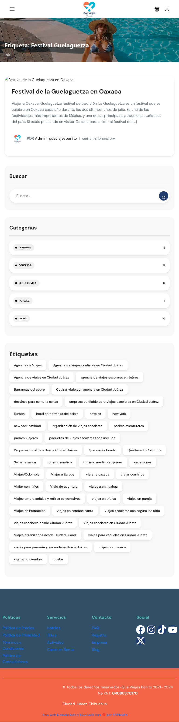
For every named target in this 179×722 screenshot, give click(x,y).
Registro (99, 635)
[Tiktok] (162, 629)
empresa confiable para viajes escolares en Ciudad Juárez (114, 401)
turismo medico (59, 462)
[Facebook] (140, 629)
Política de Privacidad (21, 635)
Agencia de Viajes (28, 365)
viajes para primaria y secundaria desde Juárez (50, 547)
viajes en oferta (104, 498)
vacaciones (142, 462)
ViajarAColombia (27, 474)
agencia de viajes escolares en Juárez (109, 377)
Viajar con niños (26, 486)
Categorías (23, 227)
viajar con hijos (132, 474)
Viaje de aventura (64, 486)
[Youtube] (172, 629)
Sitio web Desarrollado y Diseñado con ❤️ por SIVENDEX (84, 715)
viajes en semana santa (75, 511)
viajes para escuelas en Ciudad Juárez (117, 535)
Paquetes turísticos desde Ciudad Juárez (45, 450)
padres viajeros (26, 438)
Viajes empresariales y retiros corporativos (47, 498)
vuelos (58, 559)
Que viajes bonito (102, 450)
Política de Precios (18, 627)
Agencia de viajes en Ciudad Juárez (41, 377)
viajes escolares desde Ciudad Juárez (43, 523)
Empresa (99, 642)
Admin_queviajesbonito (52, 138)
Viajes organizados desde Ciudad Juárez (45, 535)
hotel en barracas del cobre (57, 414)
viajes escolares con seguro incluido (132, 511)
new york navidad (27, 426)
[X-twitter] (140, 640)
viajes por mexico (112, 547)
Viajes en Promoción (29, 511)
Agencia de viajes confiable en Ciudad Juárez (88, 365)
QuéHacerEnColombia (144, 450)
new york (119, 414)
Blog (95, 649)
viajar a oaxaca (97, 474)
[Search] (163, 196)
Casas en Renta (60, 649)
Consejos (25, 265)
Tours (51, 635)
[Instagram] (151, 629)
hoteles (95, 414)
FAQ (95, 627)
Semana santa (25, 462)
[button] (157, 9)
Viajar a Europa (63, 474)
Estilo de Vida (27, 283)
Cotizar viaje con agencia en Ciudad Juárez (89, 389)
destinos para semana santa (36, 401)
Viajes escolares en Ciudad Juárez (109, 523)
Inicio (9, 54)
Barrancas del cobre (29, 389)
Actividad (55, 642)
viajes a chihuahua (103, 486)
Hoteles (24, 300)
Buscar (18, 176)
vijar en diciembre (28, 559)
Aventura (25, 247)
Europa (19, 414)
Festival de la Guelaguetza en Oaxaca (66, 91)
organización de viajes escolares (77, 426)
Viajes (23, 318)
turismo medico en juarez (103, 462)
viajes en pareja (139, 498)
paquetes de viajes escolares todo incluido (82, 438)
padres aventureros (129, 426)
